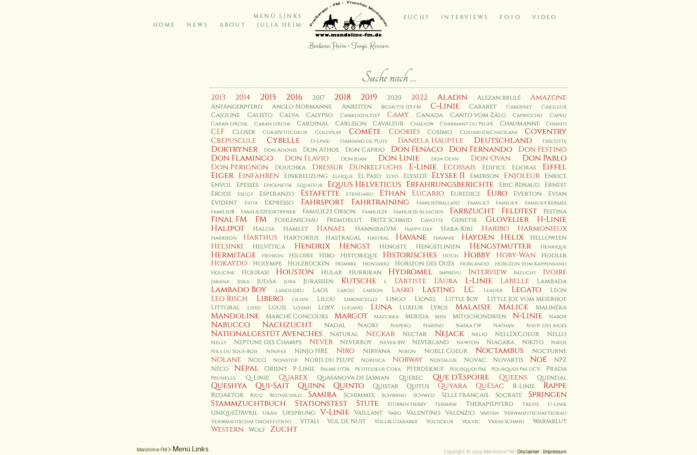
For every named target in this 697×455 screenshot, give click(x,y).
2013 (218, 97)
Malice (513, 307)
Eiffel (555, 167)
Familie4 (507, 203)
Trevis (530, 404)
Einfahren (258, 176)
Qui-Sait (272, 385)
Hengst (354, 246)
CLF (218, 132)
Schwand (394, 395)
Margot (350, 316)
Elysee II (448, 175)
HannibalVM (375, 229)
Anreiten (357, 106)
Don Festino (542, 149)
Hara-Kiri (457, 229)
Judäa (266, 281)
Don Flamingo (242, 158)
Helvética (269, 246)
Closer (243, 132)
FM (261, 219)
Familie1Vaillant (438, 203)
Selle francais (465, 395)
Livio (254, 308)
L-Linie (478, 281)
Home (164, 25)
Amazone (548, 97)
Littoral (225, 307)
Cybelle (283, 140)
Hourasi (255, 272)
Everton (527, 194)
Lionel (425, 299)
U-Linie (557, 404)
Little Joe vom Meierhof (527, 299)
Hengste (393, 246)
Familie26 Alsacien (418, 212)
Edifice (493, 167)
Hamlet (295, 229)
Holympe (267, 263)
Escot (245, 194)
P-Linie (304, 369)
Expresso (279, 202)
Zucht (416, 17)
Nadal (335, 325)
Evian (557, 194)
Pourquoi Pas (468, 369)
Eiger (222, 175)
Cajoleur (554, 107)
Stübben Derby (407, 404)
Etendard (359, 194)
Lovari (302, 308)
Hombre (346, 264)
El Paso (369, 176)
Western (227, 429)
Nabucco (230, 324)
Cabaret (483, 106)
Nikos (559, 342)
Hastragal (343, 238)
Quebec (411, 378)
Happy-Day (418, 229)
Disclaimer (528, 452)
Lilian (300, 299)
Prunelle (223, 378)
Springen (547, 394)
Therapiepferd (489, 404)
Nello (557, 334)
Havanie (444, 238)
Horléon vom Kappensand (531, 264)
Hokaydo (229, 263)
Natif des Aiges (546, 325)
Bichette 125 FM (401, 107)
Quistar (386, 386)
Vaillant (368, 413)
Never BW (392, 342)
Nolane (226, 360)
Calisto (260, 115)
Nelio (479, 334)
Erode (221, 194)
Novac (475, 360)
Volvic (471, 421)
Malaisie (473, 307)
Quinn (311, 385)
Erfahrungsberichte (450, 184)
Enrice (556, 176)
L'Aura (445, 281)
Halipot (227, 228)
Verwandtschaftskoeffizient (251, 421)
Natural (344, 334)
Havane (411, 237)
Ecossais (459, 167)
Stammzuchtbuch (248, 403)
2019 (369, 97)
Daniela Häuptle (430, 141)
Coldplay (328, 132)
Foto (510, 17)
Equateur (310, 185)
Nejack (449, 333)
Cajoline (225, 115)
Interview (487, 272)
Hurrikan (365, 272)
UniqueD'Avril (234, 413)
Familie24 (374, 212)
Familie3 (478, 203)
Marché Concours (297, 316)
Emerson (484, 176)
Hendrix (312, 246)
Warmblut (550, 421)
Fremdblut (344, 220)
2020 (394, 98)
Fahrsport (322, 202)
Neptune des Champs (268, 342)
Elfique (342, 176)
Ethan (393, 193)
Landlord (289, 290)
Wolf (256, 430)
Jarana (220, 281)
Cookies (404, 132)
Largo (345, 290)
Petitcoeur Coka (378, 369)
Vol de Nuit (346, 421)
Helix (512, 237)
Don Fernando (480, 149)
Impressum (554, 452)
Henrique (553, 247)
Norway (407, 360)
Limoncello (360, 299)
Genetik (464, 220)
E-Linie (423, 167)
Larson (373, 290)
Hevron (272, 256)
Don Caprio (365, 150)
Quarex (293, 377)
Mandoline (235, 316)
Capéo (558, 115)
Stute (367, 403)
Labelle (514, 281)
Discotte (555, 141)
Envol (221, 185)
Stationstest (321, 403)
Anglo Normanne (302, 106)
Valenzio (460, 413)
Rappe (555, 385)
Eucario (428, 193)
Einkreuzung (306, 176)
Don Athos (321, 150)
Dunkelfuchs (375, 167)
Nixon (407, 351)
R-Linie (524, 386)
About (232, 25)
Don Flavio (307, 158)
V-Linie (334, 412)
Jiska (243, 281)
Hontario (376, 264)
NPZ (560, 360)
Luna (381, 307)
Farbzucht (472, 211)
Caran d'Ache (229, 124)
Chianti (556, 124)
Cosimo (439, 132)
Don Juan (354, 159)
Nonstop (285, 360)
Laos (320, 290)
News (198, 25)
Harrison (224, 238)
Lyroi (439, 307)
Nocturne (549, 351)
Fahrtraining (380, 202)
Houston (295, 272)
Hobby (477, 255)
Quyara (452, 386)
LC (469, 289)
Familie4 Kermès (546, 203)
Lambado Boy (239, 289)
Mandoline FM (152, 450)
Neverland (430, 342)
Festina (555, 211)
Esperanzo (276, 194)
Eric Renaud (519, 185)
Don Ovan (491, 158)
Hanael (331, 228)
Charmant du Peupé (466, 124)
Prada (556, 369)
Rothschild (286, 395)
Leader (493, 290)
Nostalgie (443, 360)
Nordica (373, 360)
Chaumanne (520, 123)
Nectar (415, 334)
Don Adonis (280, 150)
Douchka (290, 167)
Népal (246, 368)
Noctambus (500, 350)
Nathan (503, 325)
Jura (290, 281)
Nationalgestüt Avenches (266, 333)
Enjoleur (522, 176)
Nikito (533, 342)
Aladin (452, 97)
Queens (513, 377)
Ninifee (276, 351)
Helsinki (227, 246)
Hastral (378, 238)
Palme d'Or (335, 369)
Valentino (423, 413)
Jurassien (318, 281)
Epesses (247, 185)
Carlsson (351, 123)
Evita (251, 203)
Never (321, 342)
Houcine (223, 272)
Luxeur (411, 307)
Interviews (464, 17)
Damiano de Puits (363, 141)
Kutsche (358, 281)
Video (544, 17)
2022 (419, 97)
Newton (468, 342)
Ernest (556, 185)
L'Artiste (410, 281)
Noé (538, 359)
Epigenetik (278, 185)
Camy (398, 115)
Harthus (260, 237)
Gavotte (432, 220)
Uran (270, 413)
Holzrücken (309, 263)
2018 (342, 97)
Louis (277, 307)
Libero (270, 298)
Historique (359, 255)
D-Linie (320, 141)
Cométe (365, 131)
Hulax (331, 272)
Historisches (410, 255)
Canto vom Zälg (478, 115)
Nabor (558, 316)
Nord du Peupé (329, 360)
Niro (345, 351)
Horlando (474, 264)
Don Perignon (239, 167)
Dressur (327, 167)
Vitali (309, 421)
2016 (294, 97)
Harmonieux (542, 228)
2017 (318, 98)
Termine (446, 404)
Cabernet (519, 107)
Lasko (402, 290)
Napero (400, 325)
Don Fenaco (417, 149)
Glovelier (507, 219)
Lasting (438, 289)
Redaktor (227, 395)
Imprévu (450, 272)
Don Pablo (544, 158)
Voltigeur (439, 421)
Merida (417, 316)
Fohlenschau (296, 220)
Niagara (500, 342)
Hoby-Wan (516, 255)
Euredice (465, 194)
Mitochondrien (479, 316)
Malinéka (551, 307)
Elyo (392, 176)
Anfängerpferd (237, 106)
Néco (220, 369)
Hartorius (301, 238)
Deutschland (503, 140)
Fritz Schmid (391, 220)
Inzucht (524, 272)
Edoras (524, 167)
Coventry (546, 131)
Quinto (348, 385)
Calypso (319, 115)
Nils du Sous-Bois (234, 351)
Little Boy (461, 299)
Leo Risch (229, 299)
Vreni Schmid (506, 421)
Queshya (229, 385)
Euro (497, 193)
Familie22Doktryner (268, 212)
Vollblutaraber (395, 421)
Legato (526, 289)
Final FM (229, 219)
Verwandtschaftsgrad (535, 413)
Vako (394, 413)
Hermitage (233, 255)
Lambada (552, 281)
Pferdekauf (425, 369)
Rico (256, 395)
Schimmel (359, 395)
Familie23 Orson (329, 211)
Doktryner (234, 149)
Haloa (263, 229)
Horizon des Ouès (424, 263)
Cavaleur (388, 123)
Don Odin (445, 159)
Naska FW (468, 325)
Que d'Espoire (461, 377)
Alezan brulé (499, 98)
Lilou (326, 299)
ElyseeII (415, 176)
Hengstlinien (438, 246)
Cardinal (313, 123)
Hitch (450, 256)
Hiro (327, 255)
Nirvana (376, 351)
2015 (268, 97)
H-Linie (552, 219)
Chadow (422, 124)
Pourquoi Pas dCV (515, 369)
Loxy (326, 307)
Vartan (489, 413)
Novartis (508, 360)
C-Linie (445, 106)
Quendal (552, 378)
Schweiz (424, 395)
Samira (322, 394)
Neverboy (356, 342)
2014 (242, 97)
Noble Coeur (445, 351)
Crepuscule (233, 141)
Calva (289, 115)
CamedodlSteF (360, 115)
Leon (558, 290)
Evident (224, 202)
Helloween (548, 238)
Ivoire (555, 272)
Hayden (477, 237)
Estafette (320, 193)
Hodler (554, 255)
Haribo (495, 228)
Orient (275, 369)
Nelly (219, 342)
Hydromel (410, 272)
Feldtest (519, 211)
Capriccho (528, 115)
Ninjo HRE (311, 351)
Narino (433, 325)
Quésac (490, 386)
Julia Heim (279, 25)
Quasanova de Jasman (353, 378)
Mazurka (386, 316)
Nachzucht (287, 324)
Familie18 (222, 212)
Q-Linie (257, 378)
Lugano (352, 308)
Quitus (418, 386)
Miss (440, 316)
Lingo (396, 299)
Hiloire (301, 255)
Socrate (508, 395)
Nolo (257, 360)
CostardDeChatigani (489, 132)
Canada (429, 115)
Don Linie (398, 158)
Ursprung (298, 413)
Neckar (380, 334)
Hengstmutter (500, 246)
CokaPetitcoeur (285, 132)
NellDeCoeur (517, 334)
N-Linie (528, 316)
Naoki (368, 325)
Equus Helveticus (364, 184)
